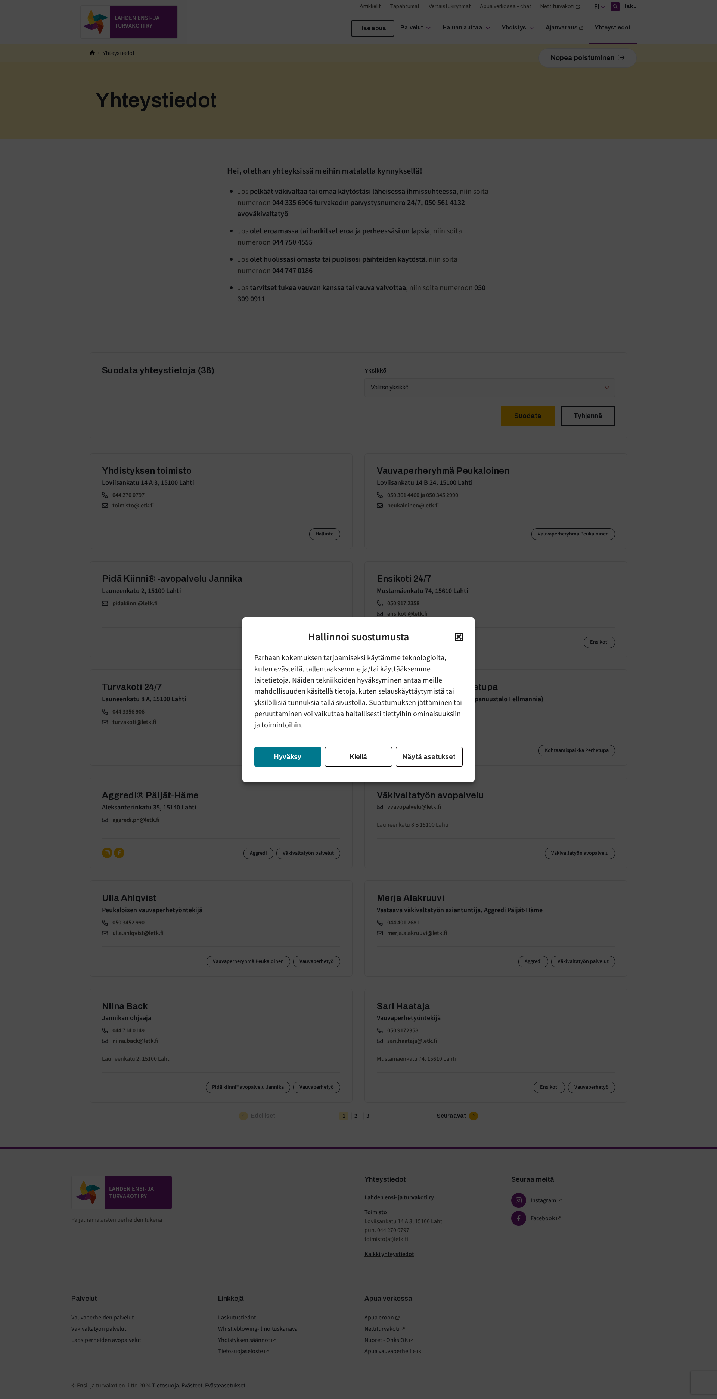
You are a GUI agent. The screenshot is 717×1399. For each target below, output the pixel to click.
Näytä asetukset (429, 757)
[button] (459, 637)
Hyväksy (287, 757)
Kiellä (358, 757)
